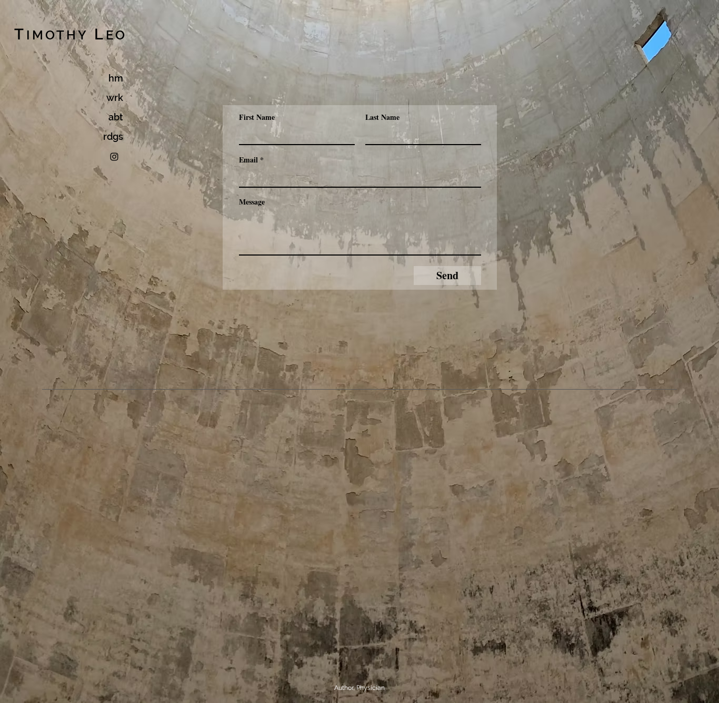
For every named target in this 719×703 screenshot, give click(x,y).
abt (115, 117)
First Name (257, 117)
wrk (114, 97)
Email (248, 160)
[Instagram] (114, 156)
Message (252, 202)
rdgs (113, 136)
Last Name (382, 117)
